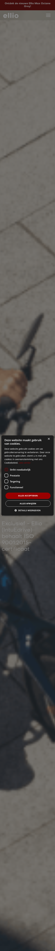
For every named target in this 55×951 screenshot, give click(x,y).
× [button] (49, 439)
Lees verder (25, 462)
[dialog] (27, 475)
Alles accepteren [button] (28, 495)
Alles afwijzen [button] (28, 503)
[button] (27, 510)
